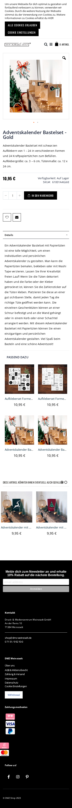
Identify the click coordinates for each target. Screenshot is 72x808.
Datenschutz (11, 682)
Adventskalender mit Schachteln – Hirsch (16, 527)
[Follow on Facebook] (8, 777)
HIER (51, 18)
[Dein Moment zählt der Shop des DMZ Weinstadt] (17, 44)
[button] (64, 61)
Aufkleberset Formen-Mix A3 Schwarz (29, 399)
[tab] (36, 235)
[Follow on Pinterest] (27, 777)
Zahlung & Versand (15, 674)
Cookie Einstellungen (16, 686)
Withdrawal (14, 695)
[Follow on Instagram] (18, 777)
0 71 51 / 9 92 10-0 (14, 641)
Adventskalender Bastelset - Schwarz (29, 449)
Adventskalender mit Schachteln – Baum (51, 527)
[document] (36, 19)
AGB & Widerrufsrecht (16, 670)
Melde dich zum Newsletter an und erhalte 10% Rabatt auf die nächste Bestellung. (36, 573)
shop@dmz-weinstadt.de (18, 638)
